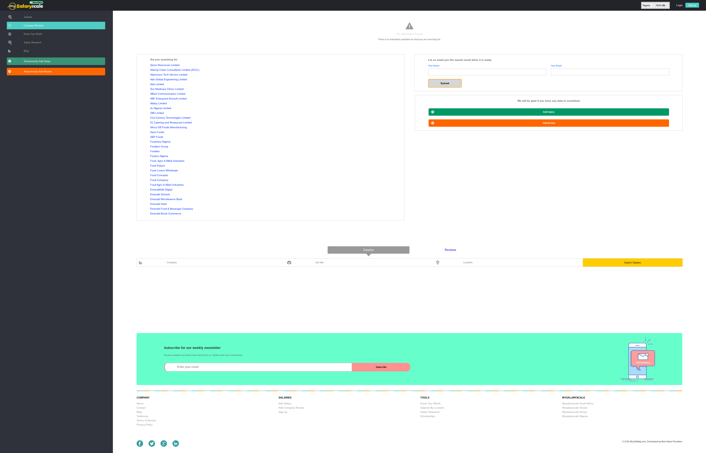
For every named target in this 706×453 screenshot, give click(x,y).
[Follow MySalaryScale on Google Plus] (164, 445)
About (140, 403)
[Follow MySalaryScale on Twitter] (152, 445)
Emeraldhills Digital (161, 189)
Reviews (450, 249)
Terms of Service (146, 420)
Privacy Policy (145, 424)
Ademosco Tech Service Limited (168, 74)
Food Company (159, 180)
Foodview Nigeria (160, 141)
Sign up (283, 411)
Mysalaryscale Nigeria (575, 416)
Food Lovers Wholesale (164, 170)
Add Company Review (291, 407)
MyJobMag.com (638, 441)
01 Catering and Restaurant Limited (171, 122)
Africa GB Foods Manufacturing (168, 127)
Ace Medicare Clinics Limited (167, 89)
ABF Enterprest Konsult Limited (168, 98)
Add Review (549, 123)
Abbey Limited (158, 103)
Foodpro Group (159, 146)
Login (679, 5)
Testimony (142, 416)
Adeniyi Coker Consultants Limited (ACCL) (174, 69)
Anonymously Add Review (37, 71)
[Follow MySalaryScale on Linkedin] (175, 445)
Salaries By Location (432, 407)
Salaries (28, 17)
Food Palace (157, 165)
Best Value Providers (672, 441)
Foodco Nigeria (159, 156)
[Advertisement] (247, 302)
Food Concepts (159, 175)
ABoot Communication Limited (167, 93)
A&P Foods (156, 136)
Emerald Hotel (158, 203)
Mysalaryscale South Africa (577, 403)
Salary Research (32, 42)
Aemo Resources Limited (164, 65)
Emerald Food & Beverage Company (171, 208)
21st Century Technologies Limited (170, 117)
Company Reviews (34, 25)
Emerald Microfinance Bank (166, 199)
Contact (141, 407)
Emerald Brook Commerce (165, 213)
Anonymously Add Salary (37, 61)
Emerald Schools (160, 194)
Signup (692, 5)
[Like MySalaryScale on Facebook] (140, 445)
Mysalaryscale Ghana (574, 407)
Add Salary (549, 112)
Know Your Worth (33, 34)
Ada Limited (157, 84)
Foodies (155, 151)
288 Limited (157, 112)
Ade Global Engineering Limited (168, 79)
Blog (26, 51)
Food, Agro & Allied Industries (167, 160)
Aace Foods (157, 132)
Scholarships (427, 416)
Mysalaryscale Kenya (574, 411)
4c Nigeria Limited (160, 108)
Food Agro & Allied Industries (167, 184)
